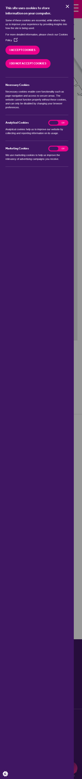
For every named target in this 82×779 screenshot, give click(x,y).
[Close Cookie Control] (67, 6)
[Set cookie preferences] (9, 770)
